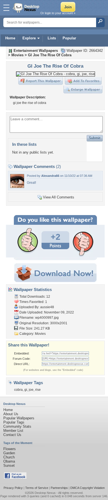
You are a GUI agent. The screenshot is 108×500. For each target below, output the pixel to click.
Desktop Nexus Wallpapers (26, 8)
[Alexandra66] (17, 187)
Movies (17, 55)
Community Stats (17, 426)
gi (25, 390)
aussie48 (47, 307)
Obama (9, 461)
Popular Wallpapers (18, 418)
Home (10, 38)
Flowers (9, 449)
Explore (29, 38)
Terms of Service (36, 487)
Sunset (9, 465)
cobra (18, 390)
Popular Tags (13, 422)
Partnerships (59, 487)
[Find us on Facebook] (15, 478)
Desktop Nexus (45, 492)
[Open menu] (6, 8)
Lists (52, 38)
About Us (10, 414)
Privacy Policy (13, 487)
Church (9, 457)
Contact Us (12, 435)
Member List (13, 430)
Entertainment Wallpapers (36, 51)
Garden (9, 453)
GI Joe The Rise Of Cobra (49, 55)
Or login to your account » (57, 13)
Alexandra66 (50, 175)
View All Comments (58, 197)
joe (31, 390)
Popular (69, 38)
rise (38, 390)
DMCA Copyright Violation (87, 487)
